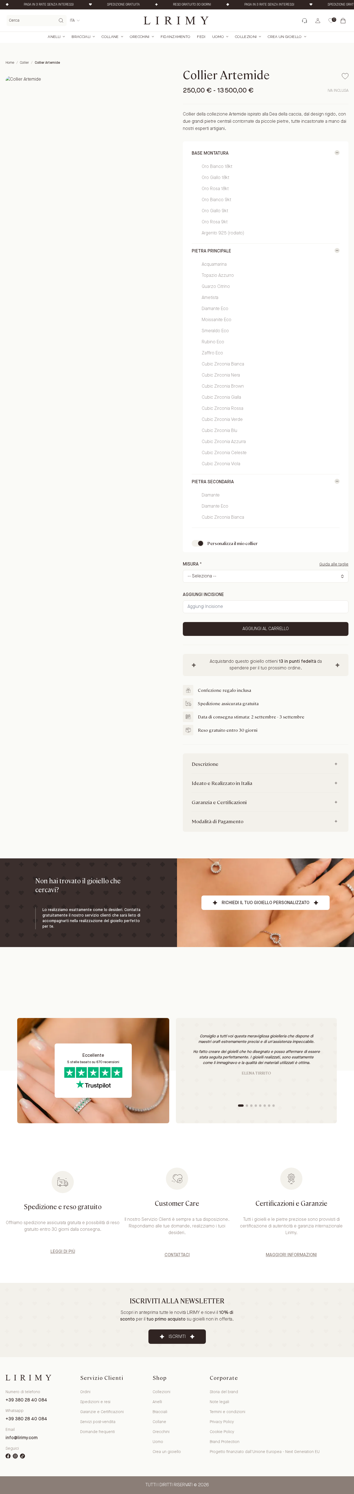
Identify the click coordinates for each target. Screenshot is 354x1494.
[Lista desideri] (330, 20)
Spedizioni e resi (95, 1402)
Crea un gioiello (167, 1452)
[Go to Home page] (177, 20)
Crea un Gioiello (285, 37)
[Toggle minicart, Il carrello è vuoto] (344, 20)
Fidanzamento (176, 37)
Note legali (219, 1402)
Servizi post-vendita (97, 1422)
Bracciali (81, 37)
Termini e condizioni (227, 1412)
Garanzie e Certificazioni (102, 1412)
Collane (110, 37)
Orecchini (140, 37)
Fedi (201, 37)
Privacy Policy (222, 1422)
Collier (24, 63)
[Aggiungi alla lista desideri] (345, 76)
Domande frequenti (97, 1432)
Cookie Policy (222, 1432)
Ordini (85, 1392)
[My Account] (317, 20)
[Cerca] (61, 20)
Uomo (218, 37)
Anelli (54, 37)
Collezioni (246, 37)
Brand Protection (224, 1442)
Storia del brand (224, 1392)
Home (10, 63)
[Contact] (304, 20)
